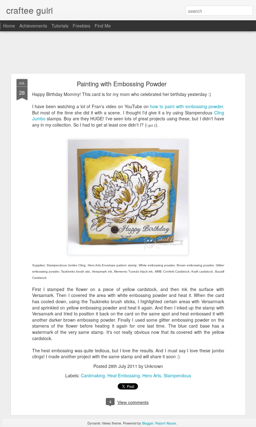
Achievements (33, 26)
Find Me (103, 26)
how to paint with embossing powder (186, 106)
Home (9, 26)
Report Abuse (165, 422)
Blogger (147, 422)
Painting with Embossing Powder (122, 83)
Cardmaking (93, 375)
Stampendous (177, 375)
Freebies (81, 26)
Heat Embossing (123, 375)
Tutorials (60, 26)
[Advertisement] (128, 52)
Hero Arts (151, 375)
